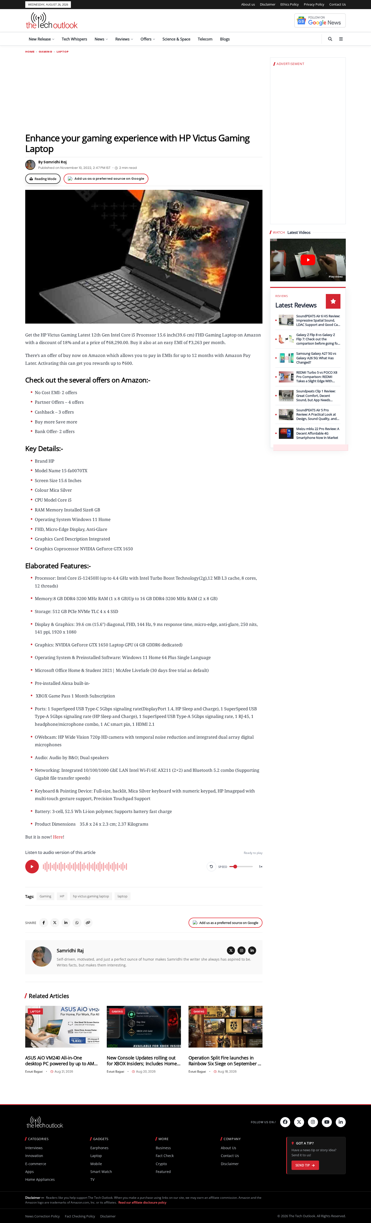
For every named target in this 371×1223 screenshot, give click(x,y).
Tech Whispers (74, 38)
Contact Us (337, 4)
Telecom (205, 38)
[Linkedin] (341, 1122)
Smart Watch (101, 1171)
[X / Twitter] (231, 950)
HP (62, 896)
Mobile (96, 1163)
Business (163, 1147)
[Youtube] (327, 1122)
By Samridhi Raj (52, 162)
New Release (40, 38)
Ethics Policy (289, 4)
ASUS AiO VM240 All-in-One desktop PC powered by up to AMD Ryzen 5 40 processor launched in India (61, 1061)
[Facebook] (43, 922)
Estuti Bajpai (34, 1072)
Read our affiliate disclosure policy (142, 1202)
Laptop (62, 52)
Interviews (34, 1147)
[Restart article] (211, 866)
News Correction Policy (42, 1216)
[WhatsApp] (77, 922)
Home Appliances (40, 1179)
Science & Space (176, 38)
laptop (122, 896)
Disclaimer (267, 4)
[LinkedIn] (65, 922)
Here (58, 837)
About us (248, 4)
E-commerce (35, 1163)
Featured (163, 1171)
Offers (146, 38)
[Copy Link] (88, 922)
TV (92, 1179)
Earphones (99, 1147)
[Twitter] (299, 1122)
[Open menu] (341, 39)
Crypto (161, 1163)
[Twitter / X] (54, 922)
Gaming (45, 52)
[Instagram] (241, 950)
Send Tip (303, 1165)
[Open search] (330, 39)
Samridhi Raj (70, 950)
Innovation (34, 1155)
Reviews (122, 38)
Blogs (225, 38)
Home (30, 52)
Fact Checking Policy (80, 1216)
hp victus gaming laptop (91, 896)
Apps (29, 1171)
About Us (228, 1147)
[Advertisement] (143, 92)
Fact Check (165, 1155)
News (99, 38)
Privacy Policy (314, 4)
